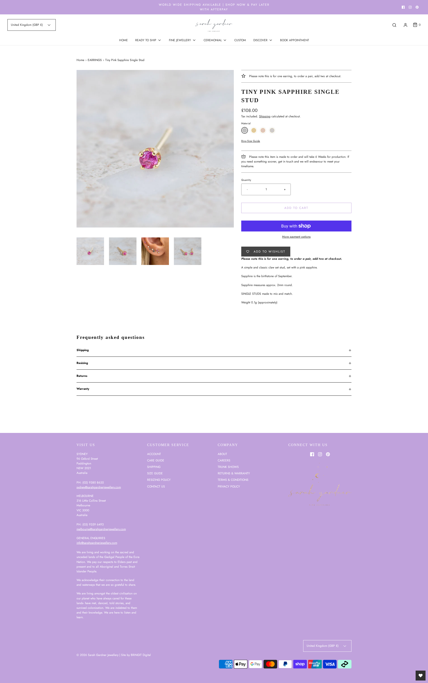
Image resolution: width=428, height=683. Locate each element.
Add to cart (296, 208)
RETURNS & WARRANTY (234, 473)
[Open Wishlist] (421, 676)
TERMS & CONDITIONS (233, 480)
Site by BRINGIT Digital (136, 655)
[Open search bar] (394, 25)
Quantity (246, 180)
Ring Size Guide (250, 141)
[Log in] (405, 25)
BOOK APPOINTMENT (294, 40)
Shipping (264, 116)
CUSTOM (240, 40)
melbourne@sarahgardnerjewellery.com (101, 529)
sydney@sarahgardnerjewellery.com (99, 487)
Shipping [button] (83, 350)
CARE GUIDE (155, 460)
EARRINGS (95, 60)
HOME (123, 40)
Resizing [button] (82, 363)
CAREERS (224, 460)
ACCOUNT (154, 454)
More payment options (296, 236)
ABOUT (222, 454)
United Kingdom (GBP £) (27, 25)
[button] (90, 251)
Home (80, 60)
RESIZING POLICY (159, 480)
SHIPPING (153, 467)
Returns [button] (82, 376)
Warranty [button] (83, 389)
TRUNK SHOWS (228, 467)
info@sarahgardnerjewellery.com (97, 543)
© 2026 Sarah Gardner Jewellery (97, 655)
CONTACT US (156, 486)
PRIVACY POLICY (229, 486)
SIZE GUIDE (155, 473)
